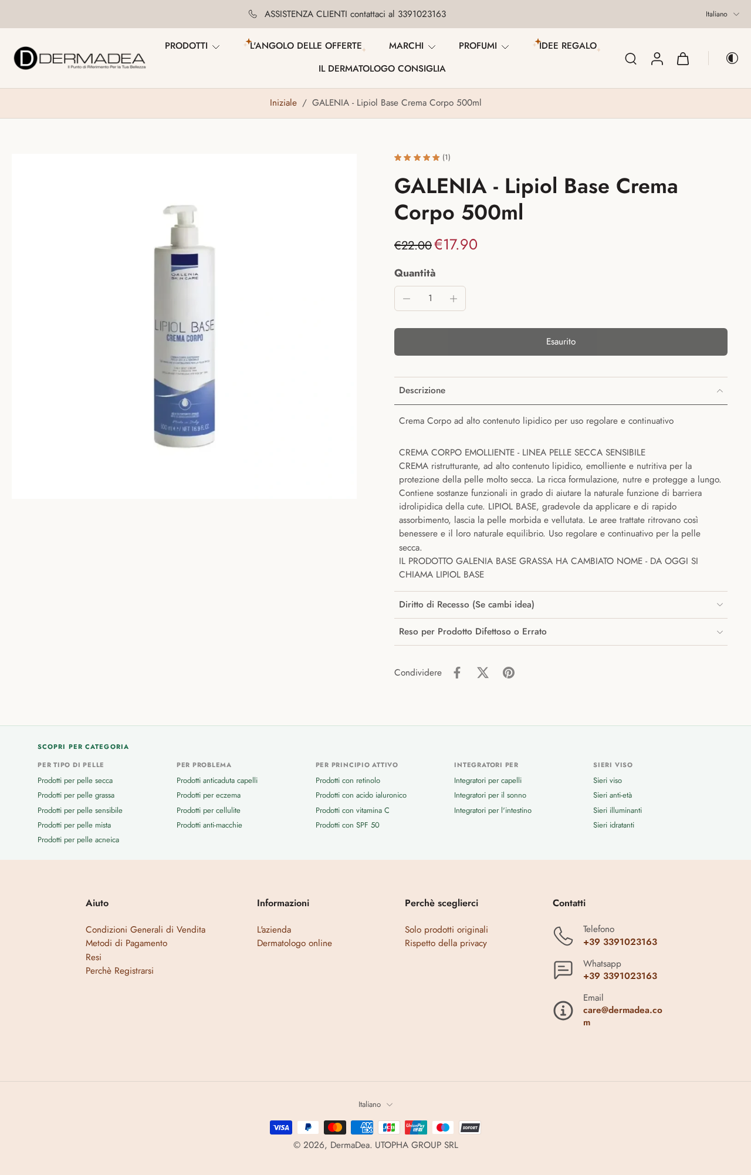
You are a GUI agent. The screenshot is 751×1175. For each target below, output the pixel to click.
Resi (94, 957)
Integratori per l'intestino (493, 810)
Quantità (415, 273)
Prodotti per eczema (209, 795)
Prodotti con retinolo (348, 780)
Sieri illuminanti (617, 810)
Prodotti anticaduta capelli (217, 780)
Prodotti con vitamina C (353, 810)
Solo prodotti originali (446, 930)
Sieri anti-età (612, 795)
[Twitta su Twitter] (483, 673)
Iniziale (285, 102)
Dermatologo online (294, 943)
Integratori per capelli (488, 780)
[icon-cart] (682, 58)
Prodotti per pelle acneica (78, 839)
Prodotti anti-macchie (209, 824)
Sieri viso (607, 780)
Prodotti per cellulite (209, 810)
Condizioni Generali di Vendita (145, 930)
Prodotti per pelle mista (74, 824)
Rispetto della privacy (446, 943)
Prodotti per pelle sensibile (80, 810)
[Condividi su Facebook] (457, 673)
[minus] (406, 298)
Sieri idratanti (613, 824)
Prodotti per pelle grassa (76, 795)
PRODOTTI (186, 45)
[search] (631, 58)
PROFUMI (478, 45)
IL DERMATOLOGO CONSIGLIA (382, 68)
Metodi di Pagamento (126, 943)
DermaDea (350, 1145)
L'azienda (274, 930)
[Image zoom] (184, 326)
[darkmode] (724, 58)
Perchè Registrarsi (120, 970)
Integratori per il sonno (490, 795)
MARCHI (406, 45)
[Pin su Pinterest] (509, 673)
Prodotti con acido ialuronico (361, 795)
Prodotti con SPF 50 (348, 824)
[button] (561, 342)
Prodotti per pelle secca (75, 780)
